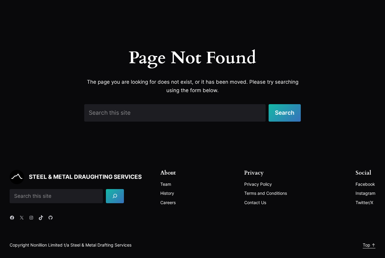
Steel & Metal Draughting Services (85, 176)
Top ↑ (369, 244)
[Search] (115, 196)
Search (284, 112)
